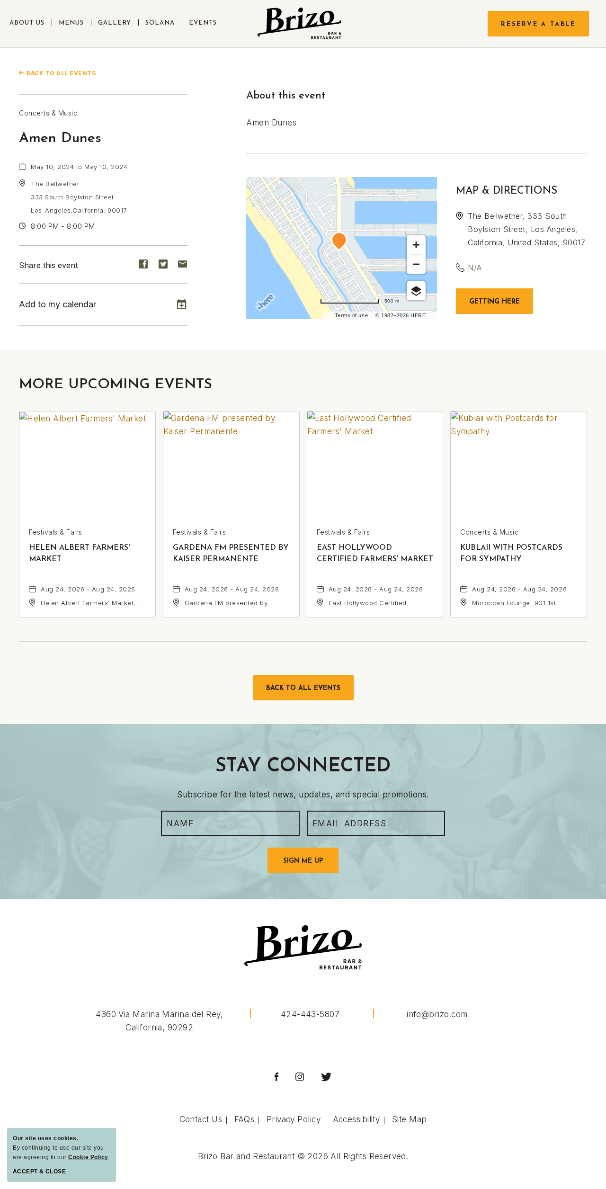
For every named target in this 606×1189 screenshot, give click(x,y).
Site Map (409, 1119)
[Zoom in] (416, 244)
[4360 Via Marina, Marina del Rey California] (299, 23)
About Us (27, 23)
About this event (285, 95)
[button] (79, 197)
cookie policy (88, 1157)
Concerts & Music (48, 113)
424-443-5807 (310, 1014)
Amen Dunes (60, 138)
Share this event (48, 265)
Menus (71, 23)
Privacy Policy (294, 1119)
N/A (475, 267)
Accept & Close (39, 1171)
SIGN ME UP (311, 865)
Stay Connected (303, 766)
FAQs (244, 1119)
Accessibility (356, 1119)
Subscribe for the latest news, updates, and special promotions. (302, 794)
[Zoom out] (416, 264)
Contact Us (201, 1119)
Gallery (114, 23)
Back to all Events (61, 73)
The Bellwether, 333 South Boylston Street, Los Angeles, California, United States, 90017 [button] (526, 229)
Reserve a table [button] (538, 24)
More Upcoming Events (115, 384)
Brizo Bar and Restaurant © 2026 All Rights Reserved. (303, 1156)
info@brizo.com (437, 1014)
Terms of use (351, 315)
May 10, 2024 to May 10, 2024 (79, 166)
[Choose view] (416, 290)
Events (203, 23)
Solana (160, 23)
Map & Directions (506, 191)
